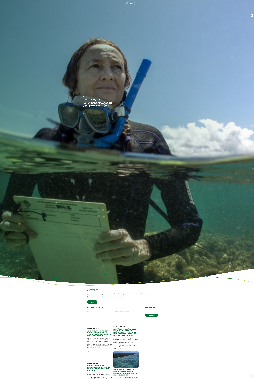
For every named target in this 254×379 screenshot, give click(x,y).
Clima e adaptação (118, 293)
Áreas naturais (107, 293)
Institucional (140, 293)
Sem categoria (108, 297)
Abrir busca (251, 3)
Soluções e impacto (120, 297)
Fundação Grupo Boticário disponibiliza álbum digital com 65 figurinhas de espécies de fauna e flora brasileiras (98, 368)
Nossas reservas (151, 293)
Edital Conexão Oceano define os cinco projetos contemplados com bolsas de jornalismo (125, 373)
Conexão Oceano (130, 293)
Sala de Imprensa (152, 315)
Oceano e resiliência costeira (95, 297)
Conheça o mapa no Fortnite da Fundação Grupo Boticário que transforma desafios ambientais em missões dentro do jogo (99, 333)
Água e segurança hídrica (94, 293)
